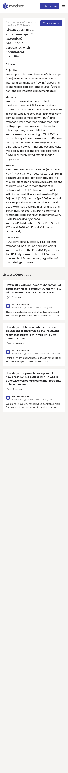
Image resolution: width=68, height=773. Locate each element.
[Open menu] (63, 6)
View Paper (53, 23)
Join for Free (49, 6)
